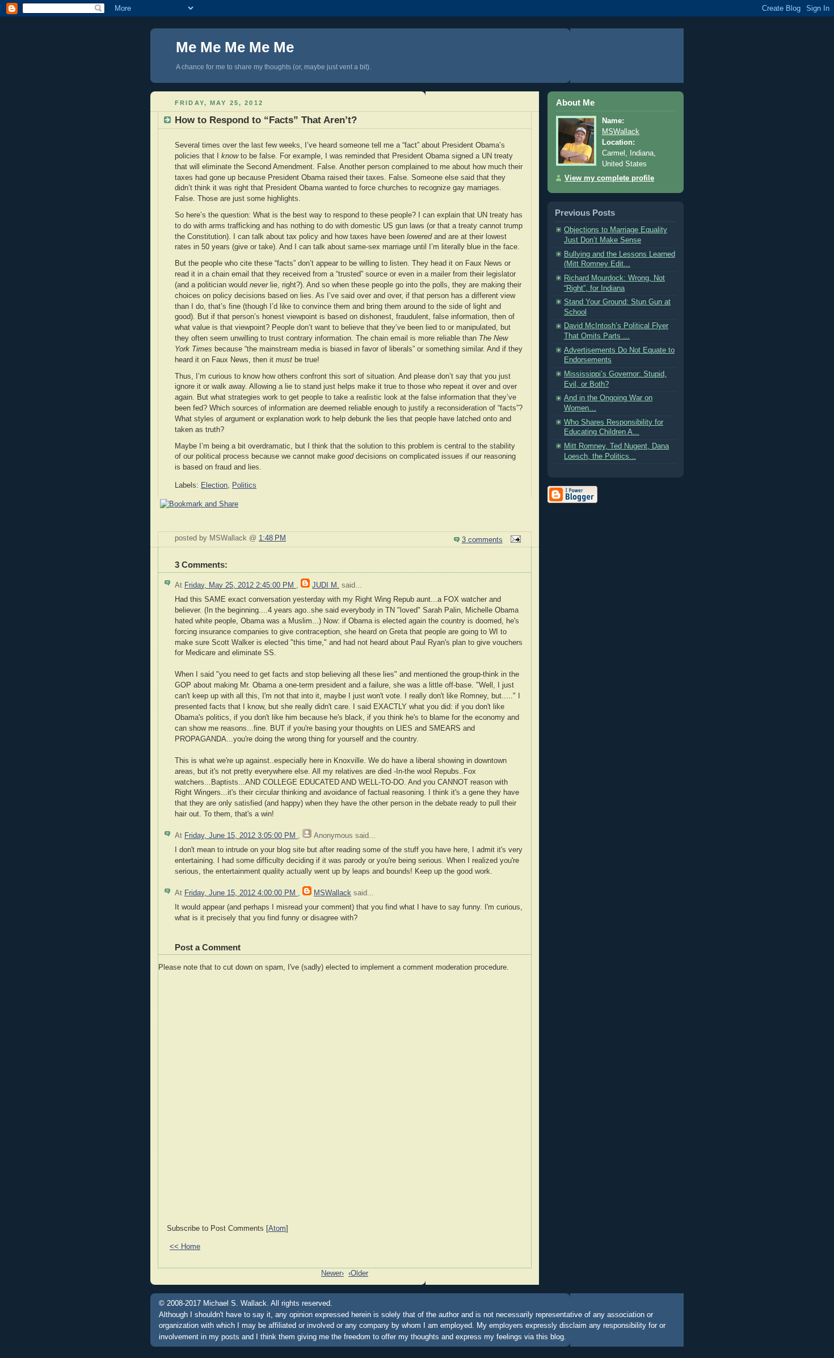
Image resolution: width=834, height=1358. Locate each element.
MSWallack (332, 893)
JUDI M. (325, 585)
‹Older (358, 1273)
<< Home (185, 1247)
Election (214, 485)
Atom (277, 1229)
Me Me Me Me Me (235, 47)
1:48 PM (272, 538)
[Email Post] (514, 540)
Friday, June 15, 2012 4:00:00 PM (241, 893)
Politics (244, 485)
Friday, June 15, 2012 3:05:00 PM (241, 836)
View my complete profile (609, 178)
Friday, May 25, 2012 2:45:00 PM (240, 585)
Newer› (332, 1273)
